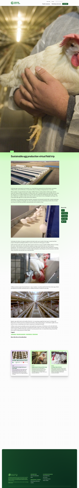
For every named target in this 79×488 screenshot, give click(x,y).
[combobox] (61, 1)
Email (64, 221)
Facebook (65, 213)
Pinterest (65, 215)
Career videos (45, 480)
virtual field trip (29, 334)
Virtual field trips (46, 475)
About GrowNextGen (35, 475)
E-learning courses (46, 478)
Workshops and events (56, 3)
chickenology (13, 334)
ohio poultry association (21, 334)
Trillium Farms (35, 334)
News (32, 477)
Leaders (32, 482)
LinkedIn (65, 218)
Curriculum (45, 477)
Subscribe (65, 3)
